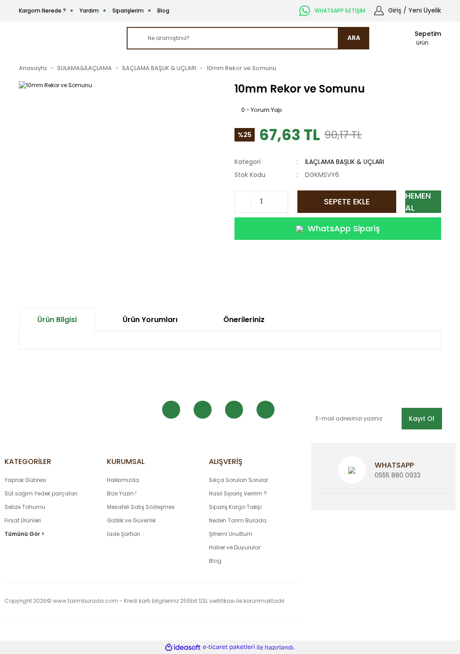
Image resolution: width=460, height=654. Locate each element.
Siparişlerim (128, 10)
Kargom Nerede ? (42, 10)
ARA (353, 37)
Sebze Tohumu (24, 507)
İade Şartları (123, 534)
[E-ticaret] (229, 647)
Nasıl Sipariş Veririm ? (238, 493)
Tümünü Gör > (24, 534)
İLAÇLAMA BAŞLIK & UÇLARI (344, 161)
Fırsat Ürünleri (22, 520)
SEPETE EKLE (347, 201)
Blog (163, 10)
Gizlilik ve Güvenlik (131, 520)
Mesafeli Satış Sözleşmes (141, 507)
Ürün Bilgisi (57, 319)
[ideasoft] (183, 647)
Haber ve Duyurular (235, 547)
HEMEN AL (418, 201)
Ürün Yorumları (150, 319)
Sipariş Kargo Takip (235, 507)
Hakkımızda (123, 480)
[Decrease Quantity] (243, 201)
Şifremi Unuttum (230, 534)
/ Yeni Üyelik (422, 10)
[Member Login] (379, 10)
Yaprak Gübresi (25, 480)
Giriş (394, 10)
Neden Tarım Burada (237, 520)
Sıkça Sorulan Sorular (238, 480)
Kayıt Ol (421, 418)
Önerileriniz (244, 319)
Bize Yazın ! (122, 493)
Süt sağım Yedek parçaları (40, 493)
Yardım (89, 10)
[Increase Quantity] (280, 201)
